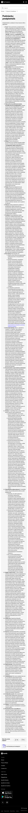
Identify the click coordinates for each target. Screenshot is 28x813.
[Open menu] (26, 2)
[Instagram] (7, 802)
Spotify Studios (4, 780)
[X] (2, 802)
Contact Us (3, 768)
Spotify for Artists (5, 783)
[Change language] (23, 2)
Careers (3, 765)
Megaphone (4, 777)
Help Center (4, 774)
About (2, 760)
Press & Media (4, 762)
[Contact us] (25, 746)
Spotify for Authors (5, 785)
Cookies (17, 811)
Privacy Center (6, 811)
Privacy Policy (12, 811)
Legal (2, 811)
